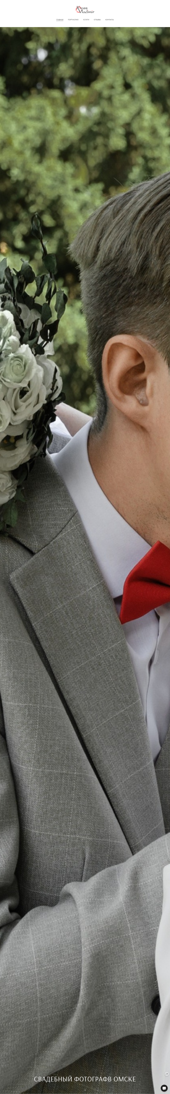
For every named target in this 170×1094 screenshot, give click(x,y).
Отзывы (97, 19)
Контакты (109, 19)
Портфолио (73, 19)
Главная (59, 19)
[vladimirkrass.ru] (85, 9)
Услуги (86, 19)
